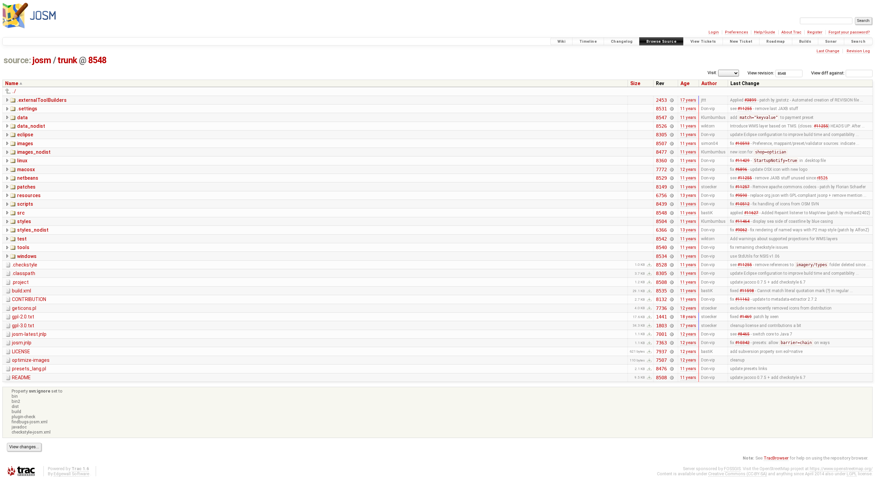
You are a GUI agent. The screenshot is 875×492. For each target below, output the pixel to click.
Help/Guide (764, 32)
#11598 (747, 290)
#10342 (742, 342)
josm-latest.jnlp (29, 334)
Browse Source (661, 41)
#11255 (745, 108)
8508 (661, 282)
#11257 (742, 186)
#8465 (744, 334)
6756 (661, 195)
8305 (661, 134)
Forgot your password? (849, 32)
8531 (661, 108)
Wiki (561, 41)
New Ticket (741, 41)
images (25, 143)
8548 (97, 60)
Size (635, 83)
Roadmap (775, 41)
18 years (688, 316)
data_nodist (31, 126)
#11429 (742, 160)
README (21, 377)
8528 (661, 265)
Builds (805, 41)
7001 (661, 334)
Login (714, 32)
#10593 (742, 143)
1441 (661, 316)
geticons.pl (24, 308)
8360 (661, 160)
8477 (661, 152)
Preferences (736, 32)
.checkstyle (24, 265)
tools (23, 247)
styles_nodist (33, 230)
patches (26, 187)
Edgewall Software (71, 473)
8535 (661, 290)
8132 (661, 299)
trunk (67, 60)
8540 (661, 247)
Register (814, 32)
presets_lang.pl (29, 368)
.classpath (23, 273)
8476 (661, 368)
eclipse (25, 134)
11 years (688, 108)
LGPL (852, 473)
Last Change (828, 51)
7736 (661, 308)
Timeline (588, 41)
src (21, 213)
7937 (661, 351)
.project (20, 282)
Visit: (712, 72)
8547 (661, 117)
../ (14, 91)
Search (858, 41)
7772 (661, 169)
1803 (661, 325)
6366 (661, 230)
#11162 (742, 299)
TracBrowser (776, 458)
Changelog (621, 41)
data (22, 117)
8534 (661, 256)
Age (685, 83)
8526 (661, 126)
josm (41, 60)
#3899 (750, 100)
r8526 (822, 178)
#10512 (742, 204)
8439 (661, 204)
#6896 (741, 169)
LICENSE (21, 351)
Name (11, 83)
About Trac (791, 32)
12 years (688, 169)
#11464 (742, 221)
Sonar (831, 41)
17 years (688, 100)
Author (709, 83)
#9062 (741, 230)
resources (29, 195)
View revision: (761, 73)
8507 (661, 143)
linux (22, 160)
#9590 (741, 195)
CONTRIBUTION (29, 299)
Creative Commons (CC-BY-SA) (737, 473)
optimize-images (31, 360)
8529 (661, 178)
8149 (661, 187)
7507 (661, 360)
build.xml (21, 290)
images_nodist (34, 152)
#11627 (751, 212)
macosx (26, 169)
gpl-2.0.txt (23, 316)
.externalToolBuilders (42, 100)
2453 (661, 100)
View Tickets (703, 41)
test (22, 239)
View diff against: (828, 73)
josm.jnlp (21, 342)
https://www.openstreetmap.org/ (841, 468)
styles (24, 221)
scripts (25, 204)
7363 (661, 342)
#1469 (746, 316)
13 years (688, 195)
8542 (661, 239)
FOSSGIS (732, 468)
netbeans (27, 178)
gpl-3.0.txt (23, 325)
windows (27, 256)
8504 (661, 221)
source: (17, 60)
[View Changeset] (672, 100)
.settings (27, 108)
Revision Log (858, 51)
